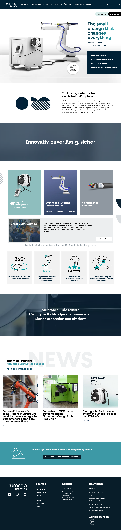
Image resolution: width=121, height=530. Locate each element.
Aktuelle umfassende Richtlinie (100, 507)
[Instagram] (17, 494)
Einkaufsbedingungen (96, 511)
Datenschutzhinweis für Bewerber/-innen (97, 500)
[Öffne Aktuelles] (61, 4)
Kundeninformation (96, 504)
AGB (90, 495)
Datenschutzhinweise (96, 492)
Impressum (93, 489)
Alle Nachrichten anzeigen (20, 369)
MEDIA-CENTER (40, 503)
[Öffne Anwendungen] (43, 4)
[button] (104, 239)
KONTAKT (39, 506)
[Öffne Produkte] (29, 4)
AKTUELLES (39, 498)
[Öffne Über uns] (72, 4)
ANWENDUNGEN (41, 492)
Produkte (39, 489)
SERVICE (38, 495)
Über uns (39, 501)
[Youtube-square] (25, 494)
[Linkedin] (10, 494)
